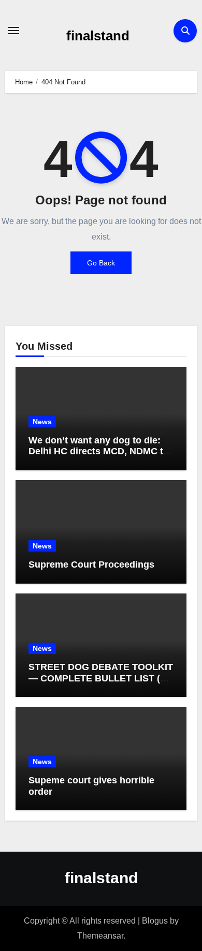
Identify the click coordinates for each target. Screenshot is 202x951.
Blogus (155, 920)
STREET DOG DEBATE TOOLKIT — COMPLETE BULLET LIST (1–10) (100, 678)
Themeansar (100, 935)
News (42, 422)
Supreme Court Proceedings (91, 564)
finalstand (97, 35)
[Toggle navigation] (13, 30)
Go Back (101, 263)
